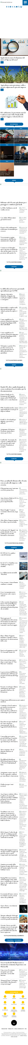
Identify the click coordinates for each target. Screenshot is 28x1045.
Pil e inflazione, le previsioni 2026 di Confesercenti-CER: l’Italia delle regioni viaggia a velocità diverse (13, 115)
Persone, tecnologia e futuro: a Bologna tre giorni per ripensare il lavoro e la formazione (9, 689)
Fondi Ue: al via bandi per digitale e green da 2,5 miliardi (8, 421)
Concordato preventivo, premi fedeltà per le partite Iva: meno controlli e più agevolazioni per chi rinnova (9, 738)
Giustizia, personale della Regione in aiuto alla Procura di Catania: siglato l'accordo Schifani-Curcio (9, 867)
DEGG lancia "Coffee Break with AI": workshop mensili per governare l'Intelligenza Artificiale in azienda (9, 834)
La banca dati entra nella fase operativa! (20, 161)
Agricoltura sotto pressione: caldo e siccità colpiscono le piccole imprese (13, 86)
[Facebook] (6, 6)
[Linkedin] (10, 6)
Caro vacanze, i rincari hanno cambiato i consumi (9, 583)
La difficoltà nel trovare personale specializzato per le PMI (12, 290)
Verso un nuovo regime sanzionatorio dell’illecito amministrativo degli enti (8, 239)
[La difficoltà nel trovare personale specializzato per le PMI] (14, 270)
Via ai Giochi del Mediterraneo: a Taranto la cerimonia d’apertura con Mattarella (13, 965)
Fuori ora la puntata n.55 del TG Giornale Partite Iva (9, 651)
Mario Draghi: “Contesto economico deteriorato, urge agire (9, 511)
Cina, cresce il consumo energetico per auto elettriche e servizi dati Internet (8, 972)
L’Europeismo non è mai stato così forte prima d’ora (9, 489)
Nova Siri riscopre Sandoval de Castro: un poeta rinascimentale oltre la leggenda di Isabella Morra (9, 724)
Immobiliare (5, 1010)
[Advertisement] (14, 23)
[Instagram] (8, 6)
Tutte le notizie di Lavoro (14, 360)
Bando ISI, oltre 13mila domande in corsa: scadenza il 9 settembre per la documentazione (13, 389)
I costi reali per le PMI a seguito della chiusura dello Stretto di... (20, 140)
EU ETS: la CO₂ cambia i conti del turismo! (8, 554)
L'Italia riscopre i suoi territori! (7, 785)
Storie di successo (23, 1011)
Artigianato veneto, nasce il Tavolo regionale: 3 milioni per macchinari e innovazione (9, 774)
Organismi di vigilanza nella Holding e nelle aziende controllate (5, 173)
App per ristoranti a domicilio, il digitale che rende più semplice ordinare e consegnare (9, 296)
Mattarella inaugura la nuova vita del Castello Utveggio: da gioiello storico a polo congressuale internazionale (9, 852)
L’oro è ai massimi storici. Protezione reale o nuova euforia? (8, 594)
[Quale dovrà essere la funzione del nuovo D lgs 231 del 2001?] (14, 56)
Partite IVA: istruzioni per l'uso (14, 1011)
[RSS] (14, 6)
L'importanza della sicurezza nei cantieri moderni (13, 701)
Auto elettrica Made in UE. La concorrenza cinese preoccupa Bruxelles (10, 500)
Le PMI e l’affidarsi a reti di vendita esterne (9, 209)
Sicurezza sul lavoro (5, 1016)
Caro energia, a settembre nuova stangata (6, 156)
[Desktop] (21, 6)
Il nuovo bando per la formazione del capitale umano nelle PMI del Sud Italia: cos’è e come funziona (9, 397)
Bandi (5, 1004)
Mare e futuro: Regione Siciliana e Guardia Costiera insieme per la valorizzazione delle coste (9, 638)
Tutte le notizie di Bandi (14, 454)
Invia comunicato (19, 1028)
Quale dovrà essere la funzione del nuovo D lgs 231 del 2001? (13, 59)
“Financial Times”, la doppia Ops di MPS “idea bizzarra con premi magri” (9, 982)
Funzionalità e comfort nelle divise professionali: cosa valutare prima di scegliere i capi (9, 310)
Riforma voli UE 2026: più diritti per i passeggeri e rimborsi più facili (14, 203)
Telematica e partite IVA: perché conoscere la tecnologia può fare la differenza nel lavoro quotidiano (8, 349)
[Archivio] (19, 6)
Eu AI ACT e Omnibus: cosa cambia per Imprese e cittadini (9, 564)
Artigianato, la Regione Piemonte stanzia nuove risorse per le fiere (8, 431)
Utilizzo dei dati (14, 1036)
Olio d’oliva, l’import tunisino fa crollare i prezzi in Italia (9, 521)
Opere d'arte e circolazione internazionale (9, 906)
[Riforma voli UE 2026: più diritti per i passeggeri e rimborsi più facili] (14, 184)
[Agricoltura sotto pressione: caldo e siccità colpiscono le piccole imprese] (14, 83)
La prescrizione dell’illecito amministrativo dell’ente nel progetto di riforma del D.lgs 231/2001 (9, 674)
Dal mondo (14, 1004)
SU (14, 1023)
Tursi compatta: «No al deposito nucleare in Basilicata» (7, 751)
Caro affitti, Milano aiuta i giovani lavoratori (8, 218)
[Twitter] (12, 6)
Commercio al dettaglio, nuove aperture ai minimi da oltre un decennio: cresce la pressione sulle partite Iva (9, 250)
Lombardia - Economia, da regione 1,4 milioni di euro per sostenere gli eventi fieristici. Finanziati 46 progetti (8, 443)
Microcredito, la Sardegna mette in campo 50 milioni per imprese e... (20, 157)
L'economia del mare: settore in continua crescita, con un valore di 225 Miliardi (9, 895)
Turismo (14, 998)
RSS (26, 1028)
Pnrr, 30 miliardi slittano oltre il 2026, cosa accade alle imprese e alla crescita (14, 483)
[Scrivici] (16, 6)
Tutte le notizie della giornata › (14, 935)
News (2, 62)
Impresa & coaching (14, 1016)
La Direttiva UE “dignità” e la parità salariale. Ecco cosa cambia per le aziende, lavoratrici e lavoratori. (9, 532)
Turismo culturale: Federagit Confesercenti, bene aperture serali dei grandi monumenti (9, 917)
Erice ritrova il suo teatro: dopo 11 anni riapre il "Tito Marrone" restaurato (9, 662)
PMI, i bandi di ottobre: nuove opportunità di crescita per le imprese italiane (10, 409)
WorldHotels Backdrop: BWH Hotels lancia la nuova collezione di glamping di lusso (9, 762)
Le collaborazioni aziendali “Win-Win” (9, 573)
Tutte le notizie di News (14, 262)
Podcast (23, 1004)
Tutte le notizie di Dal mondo (14, 543)
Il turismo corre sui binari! (6, 139)
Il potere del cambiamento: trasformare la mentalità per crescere (9, 229)
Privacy (25, 1035)
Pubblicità (11, 1028)
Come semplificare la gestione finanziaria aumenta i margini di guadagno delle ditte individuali (9, 321)
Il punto (5, 998)
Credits (21, 1035)
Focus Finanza (23, 998)
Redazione (4, 1028)
